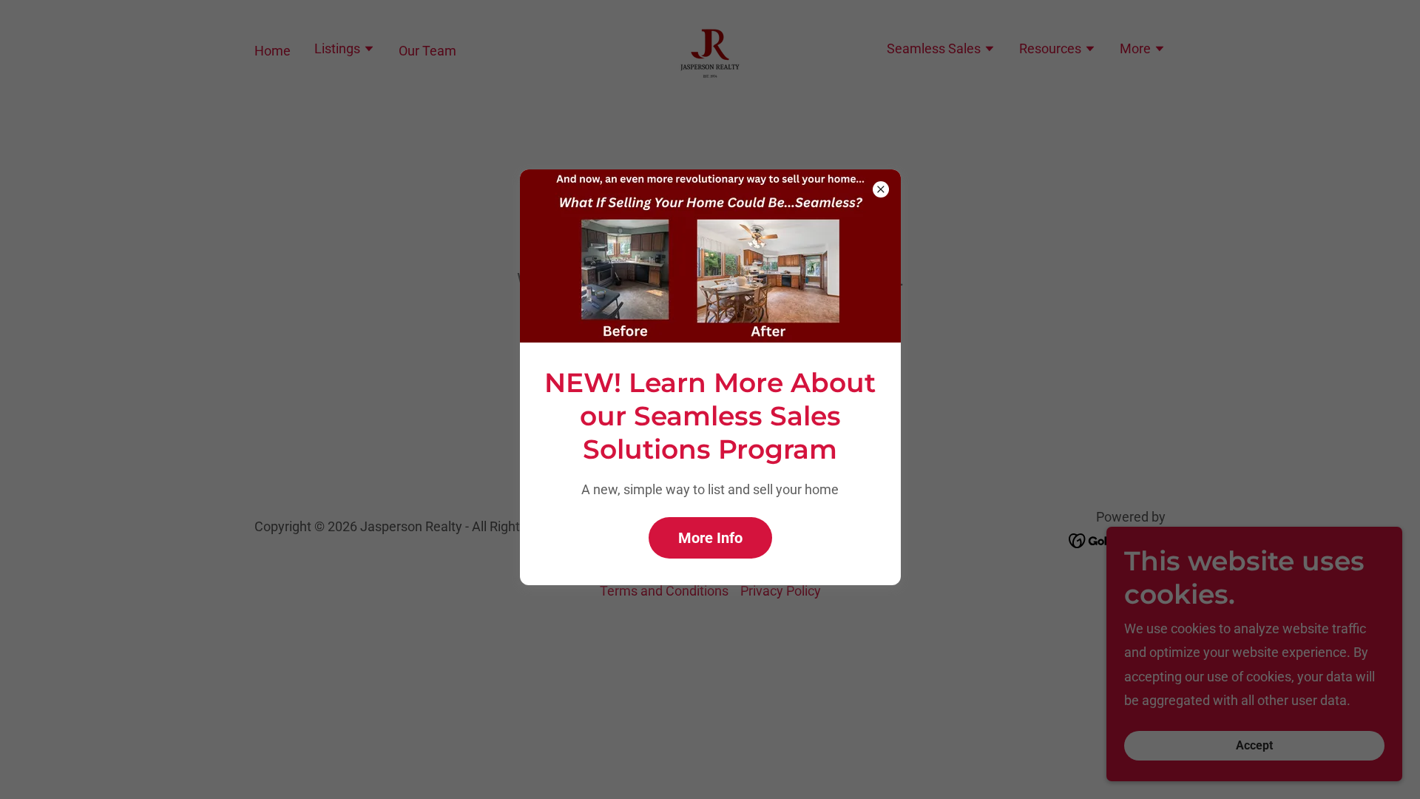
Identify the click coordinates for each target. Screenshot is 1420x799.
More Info (710, 538)
